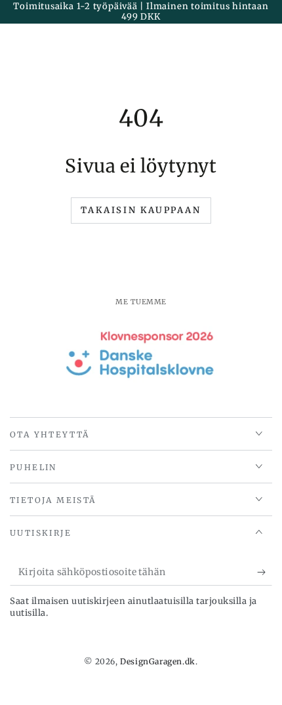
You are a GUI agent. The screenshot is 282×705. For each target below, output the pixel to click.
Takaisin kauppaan (141, 210)
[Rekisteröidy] (264, 572)
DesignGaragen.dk (157, 661)
